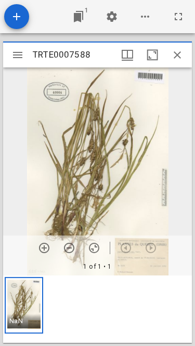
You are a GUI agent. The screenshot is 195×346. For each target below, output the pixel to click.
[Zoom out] (69, 248)
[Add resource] (16, 16)
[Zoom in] (44, 248)
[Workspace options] (145, 16)
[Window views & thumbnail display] (127, 55)
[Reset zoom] (94, 248)
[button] (24, 305)
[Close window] (177, 55)
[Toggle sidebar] (17, 55)
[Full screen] (178, 16)
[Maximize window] (152, 55)
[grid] (97, 309)
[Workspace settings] (111, 16)
